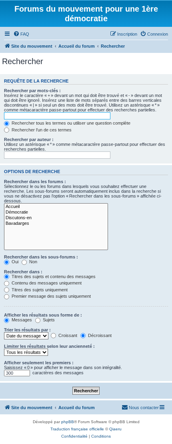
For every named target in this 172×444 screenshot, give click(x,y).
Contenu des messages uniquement (46, 283)
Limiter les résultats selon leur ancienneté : (49, 346)
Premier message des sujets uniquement (50, 296)
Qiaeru (115, 429)
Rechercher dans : (23, 271)
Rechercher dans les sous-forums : (41, 256)
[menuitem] (21, 34)
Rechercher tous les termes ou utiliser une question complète (70, 123)
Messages (21, 319)
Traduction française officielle (77, 429)
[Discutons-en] (56, 218)
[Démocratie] (56, 212)
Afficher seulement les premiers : (39, 362)
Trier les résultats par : (27, 329)
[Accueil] (56, 207)
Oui (14, 261)
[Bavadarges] (56, 223)
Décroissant (99, 335)
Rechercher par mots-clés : (32, 90)
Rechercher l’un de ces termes (41, 129)
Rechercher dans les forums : (35, 181)
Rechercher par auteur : (29, 139)
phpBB (67, 422)
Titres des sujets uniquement (39, 289)
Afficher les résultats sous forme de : (43, 315)
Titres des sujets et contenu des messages (53, 276)
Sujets (48, 319)
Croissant (67, 335)
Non (32, 261)
